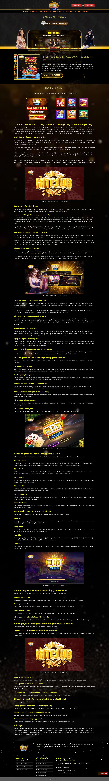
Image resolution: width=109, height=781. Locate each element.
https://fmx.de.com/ (69, 760)
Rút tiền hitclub (71, 11)
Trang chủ (24, 11)
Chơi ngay (103, 773)
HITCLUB (38, 744)
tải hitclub (33, 11)
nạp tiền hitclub (58, 11)
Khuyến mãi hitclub (45, 11)
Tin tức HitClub (83, 11)
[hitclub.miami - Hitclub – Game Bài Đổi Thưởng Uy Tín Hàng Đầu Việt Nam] (54, 5)
